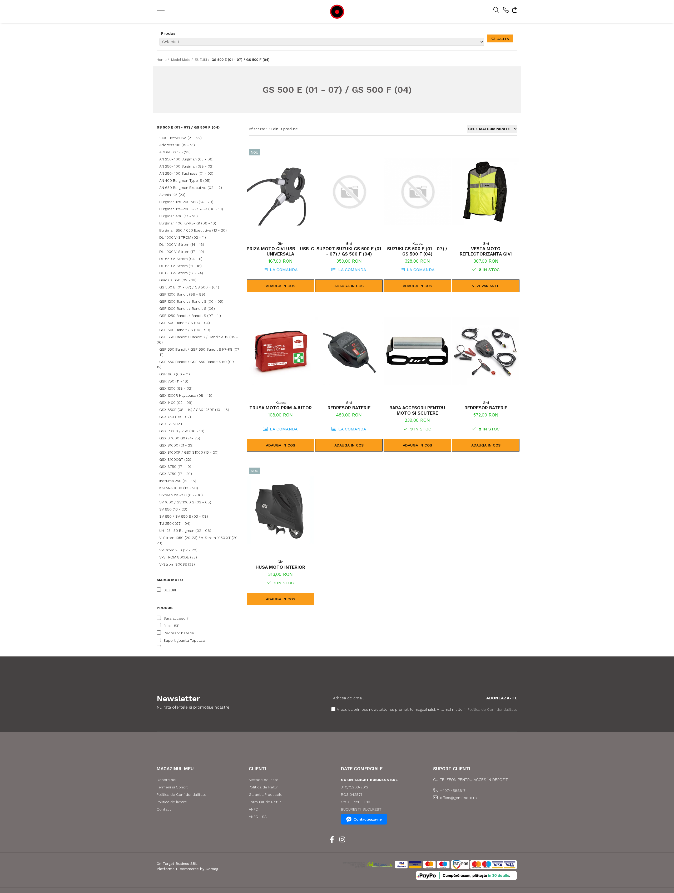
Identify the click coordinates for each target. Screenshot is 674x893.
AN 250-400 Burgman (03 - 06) (186, 159)
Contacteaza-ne (368, 819)
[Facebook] (331, 840)
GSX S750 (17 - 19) (175, 466)
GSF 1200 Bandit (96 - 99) (182, 294)
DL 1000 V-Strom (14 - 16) (181, 244)
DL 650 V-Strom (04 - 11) (180, 259)
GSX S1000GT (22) (175, 459)
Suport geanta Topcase (184, 640)
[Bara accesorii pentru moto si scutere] (417, 350)
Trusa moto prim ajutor (280, 407)
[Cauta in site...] (496, 10)
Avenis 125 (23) (172, 195)
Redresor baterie (178, 633)
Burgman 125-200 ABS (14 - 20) (186, 202)
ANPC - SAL (259, 817)
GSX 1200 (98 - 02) (175, 388)
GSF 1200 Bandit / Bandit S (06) (187, 308)
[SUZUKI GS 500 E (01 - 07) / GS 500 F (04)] (417, 191)
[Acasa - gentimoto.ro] (337, 11)
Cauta (502, 39)
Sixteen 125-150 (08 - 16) (181, 495)
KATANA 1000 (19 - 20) (178, 488)
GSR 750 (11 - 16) (173, 381)
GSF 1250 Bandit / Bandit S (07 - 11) (190, 315)
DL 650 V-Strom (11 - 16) (180, 266)
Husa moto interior (280, 567)
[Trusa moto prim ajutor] (280, 350)
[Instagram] (342, 840)
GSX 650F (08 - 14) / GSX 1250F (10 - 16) (194, 410)
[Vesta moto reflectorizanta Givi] (485, 191)
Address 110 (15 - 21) (177, 145)
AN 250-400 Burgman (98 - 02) (186, 166)
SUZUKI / (202, 60)
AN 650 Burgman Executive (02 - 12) (190, 187)
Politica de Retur (263, 787)
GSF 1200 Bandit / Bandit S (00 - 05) (191, 301)
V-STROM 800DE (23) (178, 557)
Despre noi (166, 780)
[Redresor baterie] (349, 350)
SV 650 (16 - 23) (173, 509)
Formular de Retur (265, 802)
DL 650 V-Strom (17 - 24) (181, 273)
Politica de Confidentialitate (492, 709)
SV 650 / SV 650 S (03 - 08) (183, 516)
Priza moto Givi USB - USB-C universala (280, 251)
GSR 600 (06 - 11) (174, 374)
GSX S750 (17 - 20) (175, 474)
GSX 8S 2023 (170, 424)
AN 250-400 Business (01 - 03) (186, 173)
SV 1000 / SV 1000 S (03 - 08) (185, 502)
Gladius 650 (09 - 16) (177, 280)
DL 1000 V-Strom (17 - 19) (181, 251)
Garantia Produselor (266, 794)
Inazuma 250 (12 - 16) (177, 481)
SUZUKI (169, 590)
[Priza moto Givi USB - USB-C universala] (280, 191)
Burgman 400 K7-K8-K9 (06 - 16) (187, 223)
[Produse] (161, 14)
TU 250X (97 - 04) (174, 523)
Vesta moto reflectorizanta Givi (486, 251)
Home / (163, 60)
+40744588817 (452, 790)
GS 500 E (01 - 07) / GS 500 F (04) (189, 287)
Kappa (417, 244)
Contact (164, 809)
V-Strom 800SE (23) (177, 564)
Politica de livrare (172, 802)
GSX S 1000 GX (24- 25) (179, 438)
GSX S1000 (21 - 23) (176, 445)
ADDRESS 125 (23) (175, 152)
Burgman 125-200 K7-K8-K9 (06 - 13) (191, 209)
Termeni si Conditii (173, 787)
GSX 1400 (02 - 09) (175, 402)
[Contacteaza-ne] (506, 10)
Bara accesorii (176, 618)
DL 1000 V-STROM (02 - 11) (182, 237)
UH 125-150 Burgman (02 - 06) (185, 530)
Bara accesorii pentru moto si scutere (417, 410)
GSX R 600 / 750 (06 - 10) (181, 431)
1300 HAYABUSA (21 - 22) (180, 138)
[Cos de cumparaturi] (514, 10)
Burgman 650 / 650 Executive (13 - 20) (193, 230)
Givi (280, 244)
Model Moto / (182, 60)
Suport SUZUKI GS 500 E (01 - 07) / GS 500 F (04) (348, 251)
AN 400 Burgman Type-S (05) (184, 180)
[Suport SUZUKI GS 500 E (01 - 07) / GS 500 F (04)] (349, 191)
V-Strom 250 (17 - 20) (178, 550)
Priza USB (171, 626)
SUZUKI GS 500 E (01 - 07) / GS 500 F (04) (417, 251)
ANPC (253, 809)
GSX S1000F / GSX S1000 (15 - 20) (189, 452)
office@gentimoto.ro (458, 798)
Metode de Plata (263, 780)
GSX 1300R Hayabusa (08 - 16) (185, 395)
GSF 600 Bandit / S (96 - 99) (184, 330)
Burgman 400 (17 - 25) (178, 216)
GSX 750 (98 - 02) (175, 417)
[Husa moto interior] (280, 510)
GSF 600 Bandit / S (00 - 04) (184, 323)
